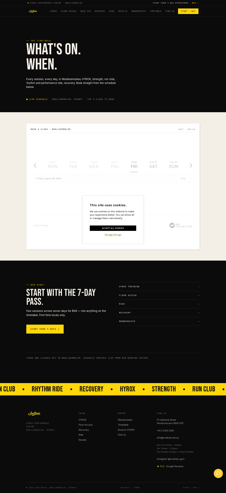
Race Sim (86, 11)
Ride (112, 11)
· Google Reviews (170, 466)
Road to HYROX (126, 429)
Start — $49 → (191, 488)
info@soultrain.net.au (168, 437)
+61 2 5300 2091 (165, 430)
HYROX (53, 11)
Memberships (139, 11)
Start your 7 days (44, 329)
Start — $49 (188, 11)
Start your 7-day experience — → (175, 3)
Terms (136, 488)
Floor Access (68, 11)
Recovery (100, 11)
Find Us (169, 11)
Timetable (155, 11)
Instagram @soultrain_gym (170, 458)
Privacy (125, 488)
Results (123, 11)
